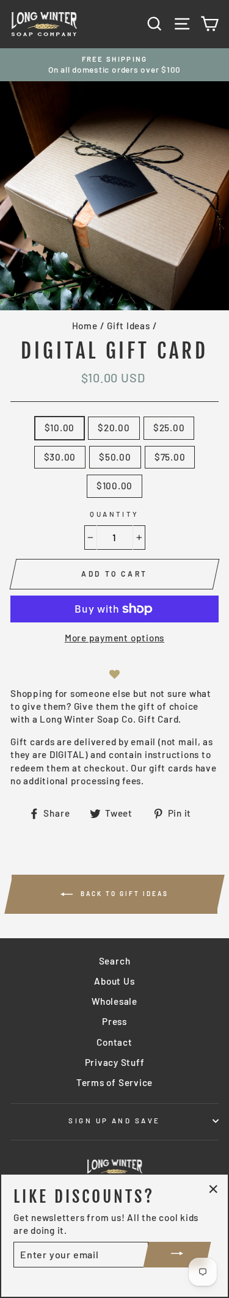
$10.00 (60, 427)
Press (114, 1021)
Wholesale (114, 1001)
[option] (114, 65)
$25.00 (169, 427)
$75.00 (170, 456)
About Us (114, 980)
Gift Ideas (128, 325)
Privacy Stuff (115, 1062)
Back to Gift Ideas (123, 893)
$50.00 (115, 456)
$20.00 (114, 427)
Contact (114, 1042)
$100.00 (114, 485)
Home (85, 325)
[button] (115, 675)
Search (115, 960)
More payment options (114, 637)
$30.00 (60, 456)
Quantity (114, 514)
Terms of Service (114, 1082)
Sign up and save (114, 1121)
